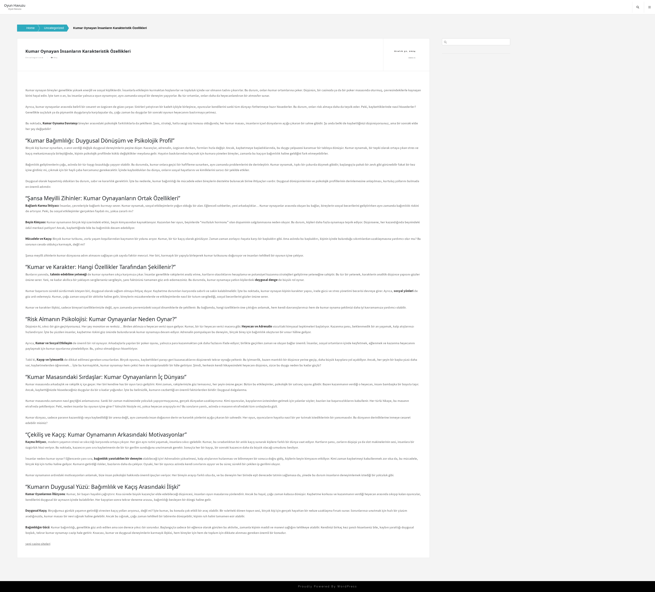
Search (637, 7)
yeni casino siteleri (37, 544)
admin (412, 58)
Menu (649, 7)
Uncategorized (34, 58)
